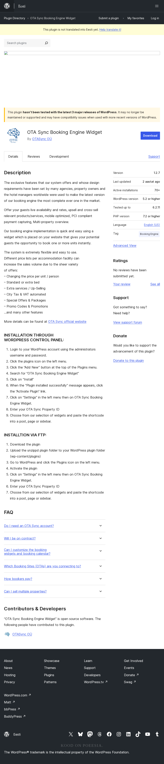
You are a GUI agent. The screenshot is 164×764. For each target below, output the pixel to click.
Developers (92, 675)
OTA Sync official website (67, 321)
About (8, 661)
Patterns (50, 682)
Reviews (34, 156)
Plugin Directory (14, 18)
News (8, 668)
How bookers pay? (18, 579)
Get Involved (133, 661)
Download (150, 135)
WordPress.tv (96, 682)
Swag (130, 682)
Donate (131, 675)
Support (154, 156)
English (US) (152, 224)
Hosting (9, 675)
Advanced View (124, 245)
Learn (88, 661)
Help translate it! (110, 29)
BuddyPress (15, 716)
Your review (121, 284)
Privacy (9, 682)
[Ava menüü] (157, 6)
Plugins (49, 675)
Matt (9, 702)
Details (13, 156)
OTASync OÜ (42, 139)
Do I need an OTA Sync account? (29, 526)
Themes (50, 668)
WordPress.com (17, 695)
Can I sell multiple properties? (25, 591)
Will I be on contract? (20, 538)
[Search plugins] (46, 43)
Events (129, 668)
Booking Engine (149, 233)
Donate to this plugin (128, 360)
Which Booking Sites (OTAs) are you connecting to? (42, 566)
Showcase (51, 661)
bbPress (12, 709)
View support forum (127, 322)
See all (155, 284)
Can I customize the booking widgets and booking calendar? (27, 552)
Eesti (17, 734)
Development (59, 156)
